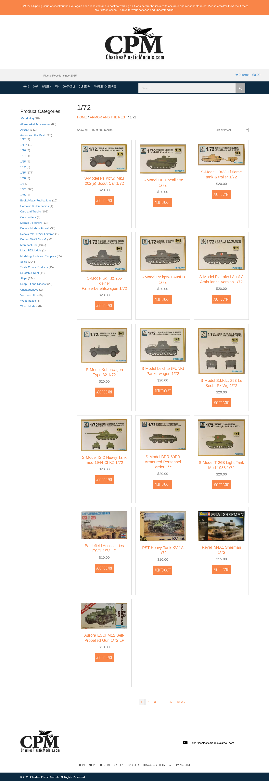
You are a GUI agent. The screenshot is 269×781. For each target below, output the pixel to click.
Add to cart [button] (104, 200)
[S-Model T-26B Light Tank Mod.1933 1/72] (221, 437)
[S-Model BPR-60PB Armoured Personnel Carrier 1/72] (163, 434)
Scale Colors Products (34, 267)
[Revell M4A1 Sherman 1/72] (221, 525)
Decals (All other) (31, 222)
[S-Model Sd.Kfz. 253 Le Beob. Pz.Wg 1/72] (221, 350)
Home (82, 117)
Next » (181, 701)
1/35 (23, 172)
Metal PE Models (30, 250)
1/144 (23, 144)
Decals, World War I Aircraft (37, 233)
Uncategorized (29, 289)
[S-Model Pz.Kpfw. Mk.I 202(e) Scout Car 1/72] (104, 157)
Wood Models (28, 306)
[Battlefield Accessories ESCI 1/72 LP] (104, 525)
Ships (23, 278)
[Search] (240, 88)
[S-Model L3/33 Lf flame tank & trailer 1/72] (221, 154)
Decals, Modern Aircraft (34, 228)
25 (170, 701)
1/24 (23, 155)
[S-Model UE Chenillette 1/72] (163, 158)
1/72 (23, 189)
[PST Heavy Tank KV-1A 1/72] (163, 526)
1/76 (23, 194)
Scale (23, 261)
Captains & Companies (34, 206)
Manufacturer (28, 244)
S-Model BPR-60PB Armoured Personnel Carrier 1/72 (163, 462)
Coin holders (28, 217)
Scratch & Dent (29, 272)
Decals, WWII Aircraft (33, 239)
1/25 (23, 161)
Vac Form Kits (29, 295)
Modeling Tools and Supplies (38, 256)
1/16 (23, 150)
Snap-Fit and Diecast (33, 283)
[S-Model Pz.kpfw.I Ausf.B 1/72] (163, 253)
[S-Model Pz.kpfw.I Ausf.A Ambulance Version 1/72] (221, 252)
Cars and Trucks (30, 211)
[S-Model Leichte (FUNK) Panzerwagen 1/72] (163, 344)
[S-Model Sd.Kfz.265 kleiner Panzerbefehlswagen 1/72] (104, 253)
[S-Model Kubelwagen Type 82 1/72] (104, 345)
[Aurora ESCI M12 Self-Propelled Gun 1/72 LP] (104, 615)
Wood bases (28, 300)
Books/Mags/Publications (35, 200)
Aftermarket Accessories (35, 124)
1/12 (23, 139)
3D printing (27, 118)
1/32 (23, 167)
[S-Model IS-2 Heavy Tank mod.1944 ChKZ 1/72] (104, 435)
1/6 (22, 183)
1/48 (23, 178)
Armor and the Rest (32, 135)
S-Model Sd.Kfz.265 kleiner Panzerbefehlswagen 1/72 (104, 283)
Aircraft (24, 129)
